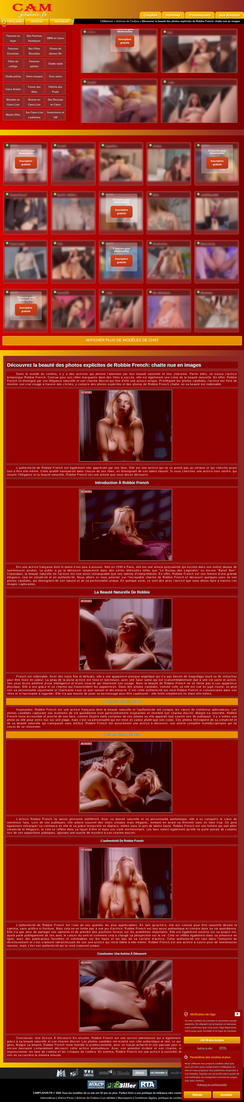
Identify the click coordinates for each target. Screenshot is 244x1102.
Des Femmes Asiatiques (34, 38)
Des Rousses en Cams (55, 102)
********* (91, 32)
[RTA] (223, 1048)
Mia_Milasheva (161, 292)
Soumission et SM (55, 115)
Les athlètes (108, 1097)
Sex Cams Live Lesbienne (34, 115)
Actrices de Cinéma (127, 21)
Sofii (170, 32)
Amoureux (61, 21)
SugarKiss (111, 146)
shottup (157, 146)
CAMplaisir (106, 21)
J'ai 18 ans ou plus (212, 1040)
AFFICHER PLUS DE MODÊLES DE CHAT (122, 340)
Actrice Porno (66, 1097)
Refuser (198, 1094)
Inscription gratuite (124, 41)
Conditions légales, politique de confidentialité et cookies (169, 1097)
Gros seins (55, 76)
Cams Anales (13, 89)
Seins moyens (34, 76)
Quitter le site (204, 1048)
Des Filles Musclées (34, 51)
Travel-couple (17, 244)
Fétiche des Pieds (55, 89)
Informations (47, 1097)
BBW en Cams (55, 38)
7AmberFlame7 (18, 195)
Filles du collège (13, 64)
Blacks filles (13, 114)
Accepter (226, 1094)
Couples (150, 15)
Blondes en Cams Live (13, 102)
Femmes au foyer (13, 38)
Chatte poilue (13, 76)
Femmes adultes (34, 64)
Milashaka (206, 292)
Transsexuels (200, 15)
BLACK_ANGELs (67, 195)
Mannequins (125, 1097)
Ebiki (156, 195)
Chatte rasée (55, 63)
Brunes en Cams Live (34, 102)
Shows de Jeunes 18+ (55, 51)
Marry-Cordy (208, 244)
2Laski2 (91, 82)
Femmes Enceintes (13, 51)
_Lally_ (171, 82)
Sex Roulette (229, 15)
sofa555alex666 (209, 195)
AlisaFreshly (160, 244)
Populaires (15, 21)
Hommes (173, 15)
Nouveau (37, 21)
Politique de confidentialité (212, 1084)
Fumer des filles (34, 89)
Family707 (63, 292)
